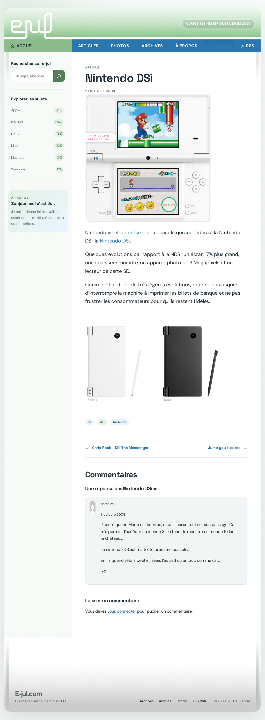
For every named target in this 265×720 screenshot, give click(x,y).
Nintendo (119, 422)
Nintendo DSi (115, 241)
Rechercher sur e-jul (31, 63)
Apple (36, 110)
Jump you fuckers (224, 447)
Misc (36, 145)
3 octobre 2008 (113, 514)
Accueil (26, 46)
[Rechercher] (59, 76)
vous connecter (121, 611)
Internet (36, 122)
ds (89, 422)
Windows (36, 169)
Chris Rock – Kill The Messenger (120, 447)
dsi (102, 422)
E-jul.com (28, 693)
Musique (36, 157)
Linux (36, 134)
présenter (139, 232)
